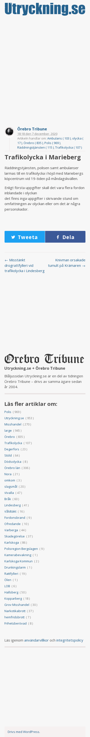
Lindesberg (12, 505)
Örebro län (12, 468)
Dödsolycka (12, 461)
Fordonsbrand (14, 517)
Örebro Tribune (32, 129)
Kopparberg (13, 598)
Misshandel (12, 424)
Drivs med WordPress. (24, 732)
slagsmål (10, 486)
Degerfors (11, 449)
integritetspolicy (69, 640)
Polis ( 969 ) (52, 143)
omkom (9, 480)
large (8, 430)
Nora (8, 474)
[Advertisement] (45, 66)
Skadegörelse (14, 536)
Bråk (7, 499)
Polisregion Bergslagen (21, 549)
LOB (7, 586)
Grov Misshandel (16, 605)
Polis (7, 412)
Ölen (7, 580)
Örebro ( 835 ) (33, 143)
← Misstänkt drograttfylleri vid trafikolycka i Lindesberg (25, 265)
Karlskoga (11, 542)
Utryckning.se (14, 418)
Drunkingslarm (15, 567)
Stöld (8, 455)
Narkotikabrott (14, 611)
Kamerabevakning (17, 555)
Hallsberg (11, 592)
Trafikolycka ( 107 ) (68, 147)
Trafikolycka (13, 443)
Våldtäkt (10, 511)
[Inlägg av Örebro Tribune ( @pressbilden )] (9, 132)
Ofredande (12, 524)
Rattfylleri (11, 573)
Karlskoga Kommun (18, 561)
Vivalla (9, 493)
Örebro (9, 437)
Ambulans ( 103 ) (59, 138)
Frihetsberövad (15, 623)
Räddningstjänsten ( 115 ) (35, 147)
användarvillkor (36, 640)
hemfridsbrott (14, 617)
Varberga (11, 530)
